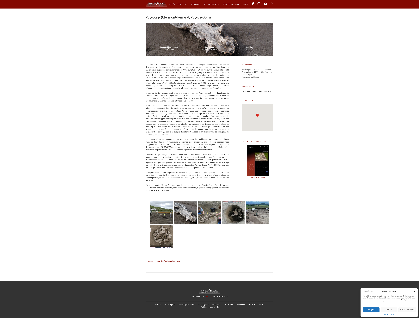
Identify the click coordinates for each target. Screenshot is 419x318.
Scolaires (252, 304)
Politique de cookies (389, 314)
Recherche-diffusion (211, 4)
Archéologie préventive (178, 4)
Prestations (195, 4)
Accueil (158, 304)
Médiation (241, 304)
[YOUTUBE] (265, 4)
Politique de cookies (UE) (210, 307)
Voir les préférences (407, 310)
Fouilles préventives (187, 304)
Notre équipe (170, 304)
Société (245, 4)
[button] (415, 291)
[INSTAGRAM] (259, 4)
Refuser (389, 310)
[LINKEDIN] (272, 4)
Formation (229, 304)
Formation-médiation (231, 4)
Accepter (371, 310)
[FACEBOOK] (253, 4)
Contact (262, 304)
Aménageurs (203, 304)
